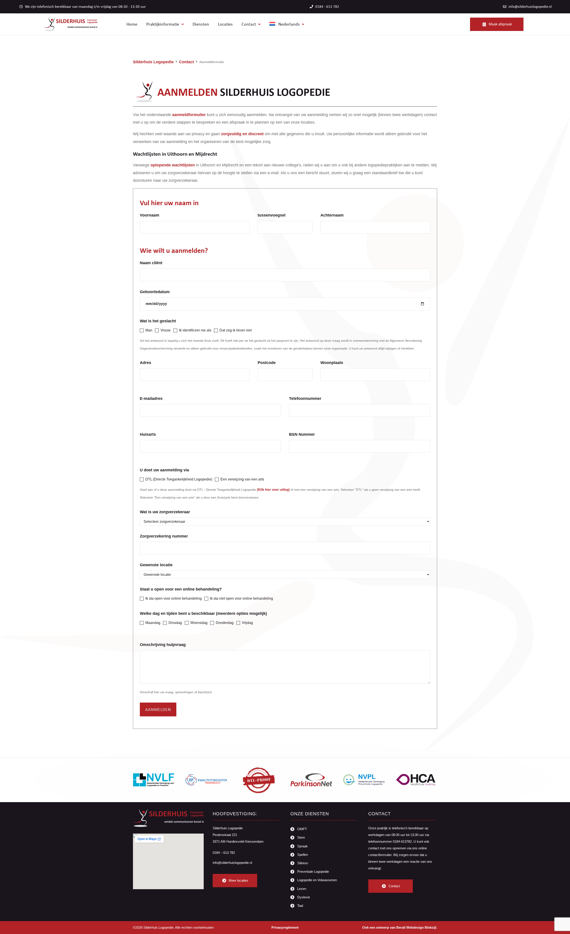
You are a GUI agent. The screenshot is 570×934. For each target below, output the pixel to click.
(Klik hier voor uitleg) (273, 489)
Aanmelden (158, 709)
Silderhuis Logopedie (153, 62)
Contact (186, 62)
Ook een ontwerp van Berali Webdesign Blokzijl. (399, 927)
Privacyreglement (285, 927)
